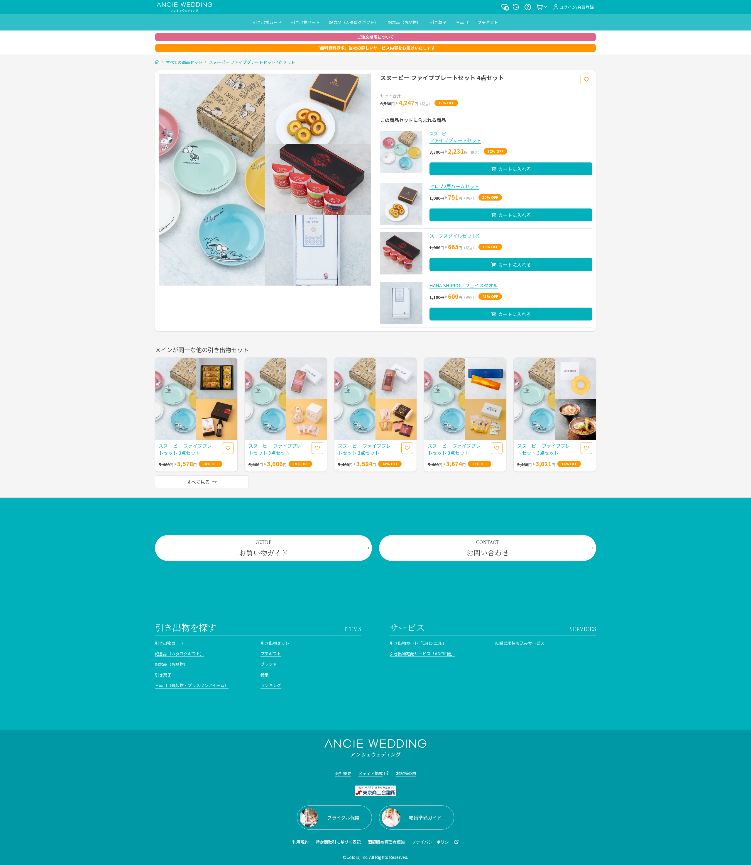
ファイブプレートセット (455, 140)
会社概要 (343, 773)
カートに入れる (514, 168)
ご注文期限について (375, 37)
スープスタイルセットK (454, 235)
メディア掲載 (370, 773)
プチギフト (488, 22)
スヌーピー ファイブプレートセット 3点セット (187, 449)
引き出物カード (267, 22)
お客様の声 (406, 773)
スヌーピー (439, 134)
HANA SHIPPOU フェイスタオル (463, 285)
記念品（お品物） (404, 22)
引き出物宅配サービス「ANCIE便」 (422, 654)
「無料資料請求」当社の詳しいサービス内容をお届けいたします (375, 48)
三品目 (462, 22)
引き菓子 (438, 22)
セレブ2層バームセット (454, 186)
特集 (265, 675)
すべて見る (198, 481)
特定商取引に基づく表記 (338, 842)
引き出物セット (305, 22)
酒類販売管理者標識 (386, 842)
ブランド (269, 664)
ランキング (271, 685)
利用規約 (300, 842)
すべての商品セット (184, 62)
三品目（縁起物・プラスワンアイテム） (192, 685)
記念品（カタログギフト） (353, 22)
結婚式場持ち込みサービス (519, 643)
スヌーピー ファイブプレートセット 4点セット (252, 62)
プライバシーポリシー (432, 842)
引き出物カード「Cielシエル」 (418, 643)
